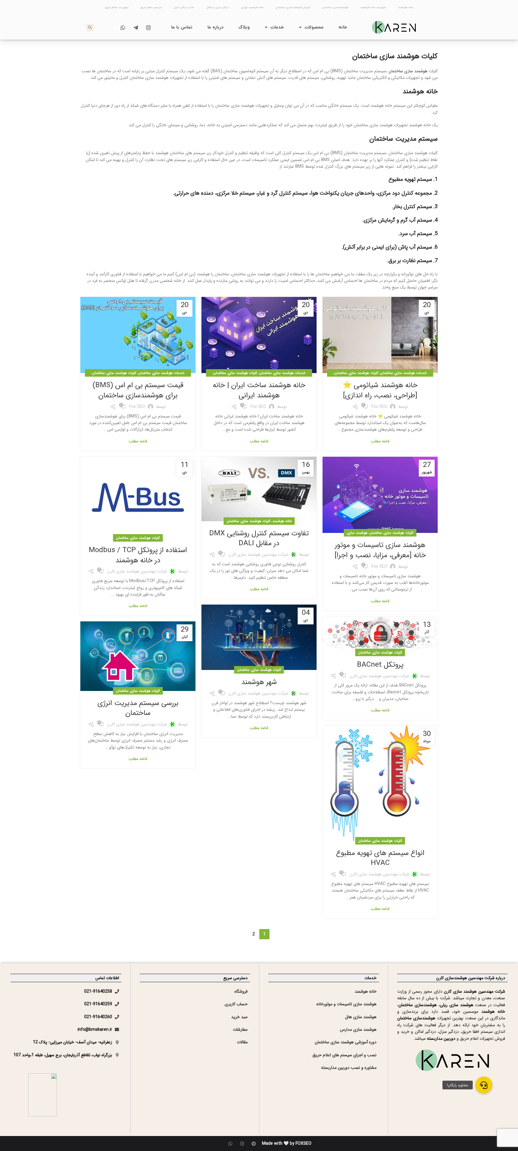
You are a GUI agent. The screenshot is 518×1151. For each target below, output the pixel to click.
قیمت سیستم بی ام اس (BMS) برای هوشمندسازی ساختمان (138, 390)
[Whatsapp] (230, 1143)
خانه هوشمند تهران (252, 7)
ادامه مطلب (380, 441)
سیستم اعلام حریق (151, 7)
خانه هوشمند (405, 7)
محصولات (314, 27)
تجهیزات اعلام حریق (116, 7)
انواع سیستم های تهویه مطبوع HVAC (380, 858)
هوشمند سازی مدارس (358, 1029)
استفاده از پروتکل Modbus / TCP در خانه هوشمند (138, 555)
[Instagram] (242, 1143)
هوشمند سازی (357, 533)
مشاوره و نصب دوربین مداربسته (349, 1067)
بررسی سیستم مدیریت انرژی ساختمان (137, 708)
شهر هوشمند (259, 682)
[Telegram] (254, 1143)
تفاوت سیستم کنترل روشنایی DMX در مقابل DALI (259, 538)
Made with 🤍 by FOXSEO (286, 1143)
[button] (483, 1085)
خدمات (277, 27)
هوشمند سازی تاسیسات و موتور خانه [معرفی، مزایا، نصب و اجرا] (380, 550)
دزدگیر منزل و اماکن (217, 7)
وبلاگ (244, 27)
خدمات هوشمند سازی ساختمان (403, 373)
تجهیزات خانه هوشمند (373, 7)
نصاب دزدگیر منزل (184, 7)
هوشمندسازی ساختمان (335, 7)
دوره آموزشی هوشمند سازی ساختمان (346, 1042)
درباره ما (215, 27)
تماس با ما (181, 27)
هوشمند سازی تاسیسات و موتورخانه (346, 1004)
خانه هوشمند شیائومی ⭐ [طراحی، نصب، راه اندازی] (380, 390)
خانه (342, 27)
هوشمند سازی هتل (361, 1017)
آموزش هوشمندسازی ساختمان (292, 7)
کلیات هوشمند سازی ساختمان (356, 373)
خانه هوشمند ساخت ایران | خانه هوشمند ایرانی (259, 390)
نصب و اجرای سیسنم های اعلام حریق (344, 1055)
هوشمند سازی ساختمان (408, 71)
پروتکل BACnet (380, 665)
